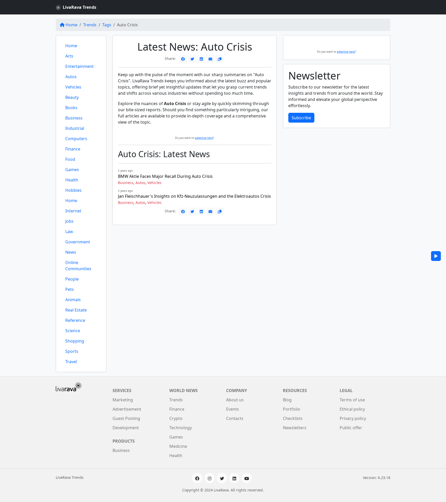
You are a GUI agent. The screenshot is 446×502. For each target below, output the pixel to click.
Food (70, 159)
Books (71, 107)
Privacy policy (353, 418)
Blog (287, 400)
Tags (106, 25)
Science (72, 330)
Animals (73, 299)
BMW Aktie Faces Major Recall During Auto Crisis (165, 176)
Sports (71, 351)
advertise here (204, 138)
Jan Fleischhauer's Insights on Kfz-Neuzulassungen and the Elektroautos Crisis (194, 196)
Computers (76, 138)
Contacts (234, 418)
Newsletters (294, 428)
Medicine (178, 446)
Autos (71, 76)
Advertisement (127, 409)
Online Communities (78, 266)
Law (69, 231)
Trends (90, 25)
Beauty (72, 97)
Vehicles (73, 87)
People (72, 279)
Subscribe (301, 118)
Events (232, 409)
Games (72, 169)
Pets (69, 289)
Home (71, 25)
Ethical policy (352, 409)
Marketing (123, 400)
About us (235, 400)
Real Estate (76, 310)
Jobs (69, 221)
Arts (69, 56)
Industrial (74, 128)
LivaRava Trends (79, 7)
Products (124, 441)
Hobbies (73, 190)
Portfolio (291, 409)
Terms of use (352, 400)
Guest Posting (126, 418)
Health (71, 180)
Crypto (175, 418)
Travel (71, 361)
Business (74, 118)
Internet (73, 211)
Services (122, 390)
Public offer (351, 428)
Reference (75, 320)
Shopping (74, 341)
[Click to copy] (220, 59)
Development (126, 428)
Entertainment (79, 66)
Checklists (292, 418)
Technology (180, 428)
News (70, 252)
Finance (72, 149)
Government (77, 242)
